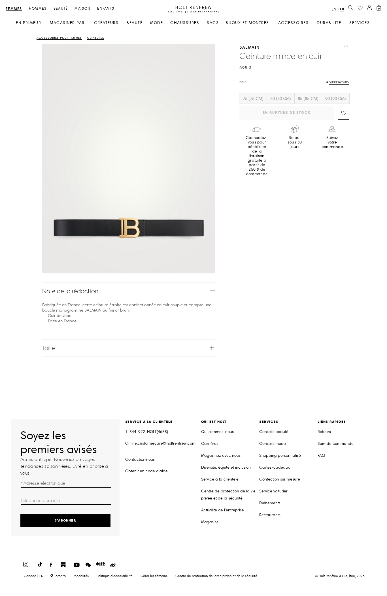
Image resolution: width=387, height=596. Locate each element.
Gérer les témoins (154, 576)
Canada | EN (33, 576)
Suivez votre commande (332, 142)
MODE (156, 23)
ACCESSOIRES (293, 23)
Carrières (209, 443)
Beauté (61, 8)
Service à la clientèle (220, 479)
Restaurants (269, 515)
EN (334, 9)
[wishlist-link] (360, 8)
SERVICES (359, 23)
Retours (324, 431)
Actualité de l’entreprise (222, 510)
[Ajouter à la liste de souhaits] (343, 113)
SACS (213, 23)
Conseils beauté (273, 431)
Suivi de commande (336, 443)
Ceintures (95, 38)
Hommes (38, 8)
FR (342, 9)
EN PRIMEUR (28, 23)
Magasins (209, 522)
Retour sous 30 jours (295, 142)
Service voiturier (273, 491)
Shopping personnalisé (280, 455)
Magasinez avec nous (221, 455)
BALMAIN (249, 47)
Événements (269, 503)
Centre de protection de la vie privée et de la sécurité (228, 495)
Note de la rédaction (70, 291)
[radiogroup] (294, 98)
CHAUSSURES (184, 23)
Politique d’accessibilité (115, 576)
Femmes (14, 9)
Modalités (81, 576)
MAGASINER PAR (67, 23)
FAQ (321, 455)
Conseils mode (272, 443)
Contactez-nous (140, 459)
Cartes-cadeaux (274, 467)
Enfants (105, 8)
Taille (48, 348)
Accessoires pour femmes (59, 38)
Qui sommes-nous (217, 431)
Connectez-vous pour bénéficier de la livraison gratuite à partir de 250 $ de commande (257, 156)
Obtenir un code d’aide (146, 471)
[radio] (253, 98)
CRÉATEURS (106, 23)
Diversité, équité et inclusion (226, 467)
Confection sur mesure (279, 479)
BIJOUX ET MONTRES (247, 23)
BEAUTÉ (135, 23)
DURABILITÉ (329, 23)
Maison (82, 8)
